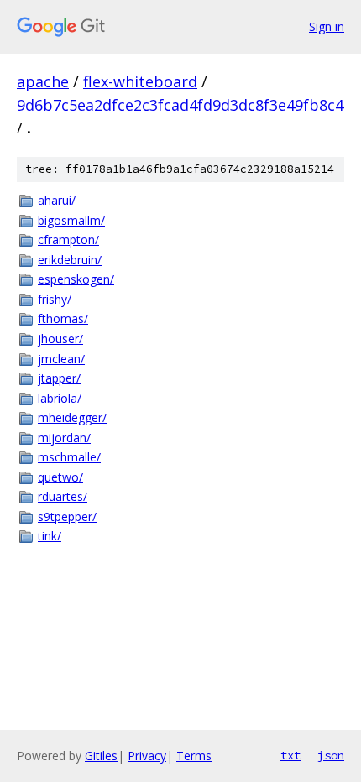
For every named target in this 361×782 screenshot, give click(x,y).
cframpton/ (68, 240)
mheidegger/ (72, 417)
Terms (194, 756)
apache (43, 81)
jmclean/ (61, 359)
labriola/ (59, 398)
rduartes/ (62, 496)
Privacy (147, 756)
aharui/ (57, 200)
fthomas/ (63, 318)
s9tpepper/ (67, 516)
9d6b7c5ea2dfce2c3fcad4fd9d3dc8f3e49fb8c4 (180, 105)
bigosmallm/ (71, 220)
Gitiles (101, 756)
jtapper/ (59, 378)
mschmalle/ (69, 457)
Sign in (326, 26)
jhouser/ (60, 339)
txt (290, 755)
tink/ (49, 536)
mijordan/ (64, 438)
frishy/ (54, 299)
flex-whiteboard (140, 81)
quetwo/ (60, 477)
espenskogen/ (76, 279)
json (330, 755)
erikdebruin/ (70, 260)
